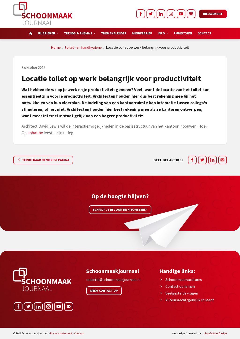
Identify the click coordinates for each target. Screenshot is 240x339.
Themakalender (114, 33)
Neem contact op (104, 290)
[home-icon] (31, 33)
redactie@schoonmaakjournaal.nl (113, 279)
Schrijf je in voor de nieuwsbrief (120, 209)
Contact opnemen (180, 286)
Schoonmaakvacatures (183, 279)
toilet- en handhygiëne (83, 47)
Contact (204, 33)
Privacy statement (61, 333)
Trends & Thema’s (78, 33)
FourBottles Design (199, 333)
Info (161, 33)
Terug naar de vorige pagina (45, 160)
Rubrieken (46, 33)
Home (56, 47)
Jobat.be (35, 132)
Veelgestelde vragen (181, 293)
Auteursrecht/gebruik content (189, 300)
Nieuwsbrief (213, 14)
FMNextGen (183, 33)
